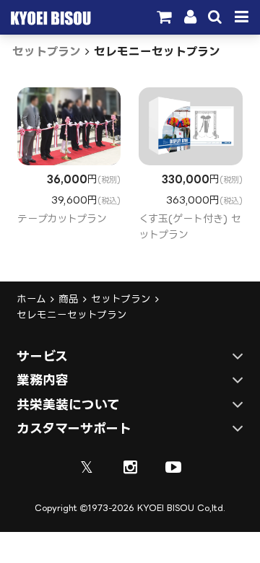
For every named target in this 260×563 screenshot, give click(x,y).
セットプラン (46, 51)
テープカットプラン (62, 218)
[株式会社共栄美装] (48, 20)
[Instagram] (130, 467)
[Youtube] (173, 467)
